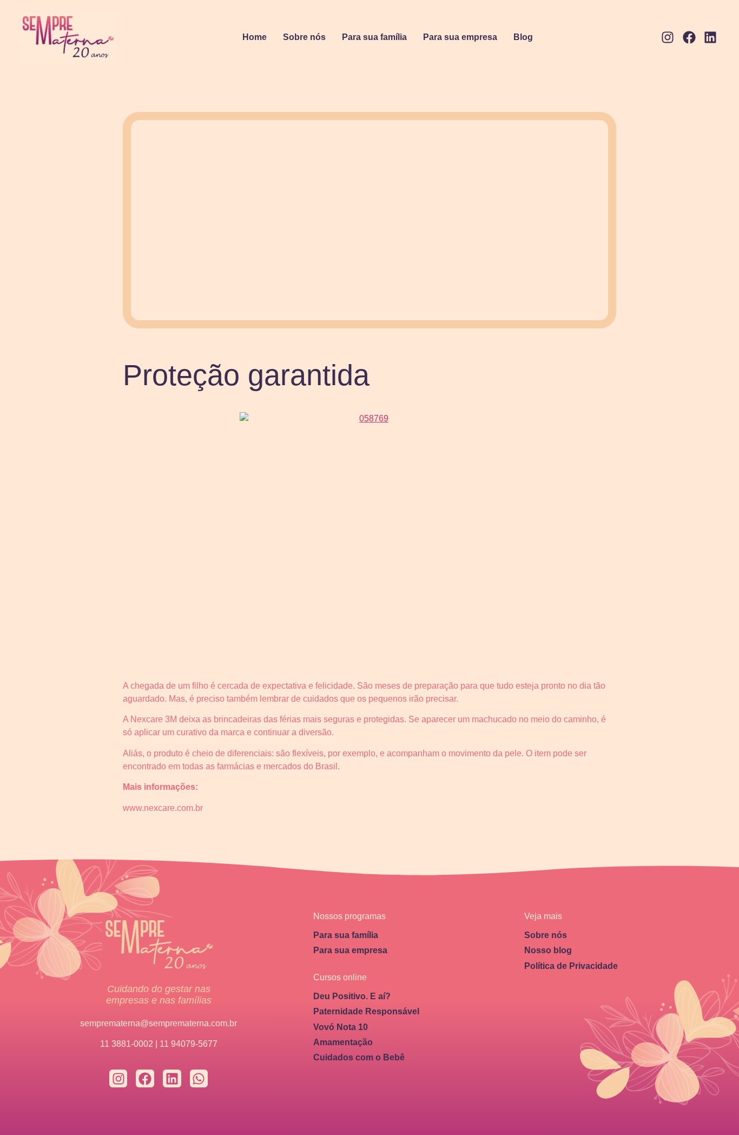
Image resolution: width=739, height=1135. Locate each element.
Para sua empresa (460, 37)
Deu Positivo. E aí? (352, 996)
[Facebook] (689, 38)
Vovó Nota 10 (340, 1027)
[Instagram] (667, 38)
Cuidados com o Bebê (359, 1057)
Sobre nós (304, 37)
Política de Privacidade (571, 966)
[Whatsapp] (199, 1079)
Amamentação (343, 1042)
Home (254, 37)
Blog (523, 37)
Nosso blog (548, 950)
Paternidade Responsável (366, 1011)
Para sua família (374, 37)
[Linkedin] (710, 38)
